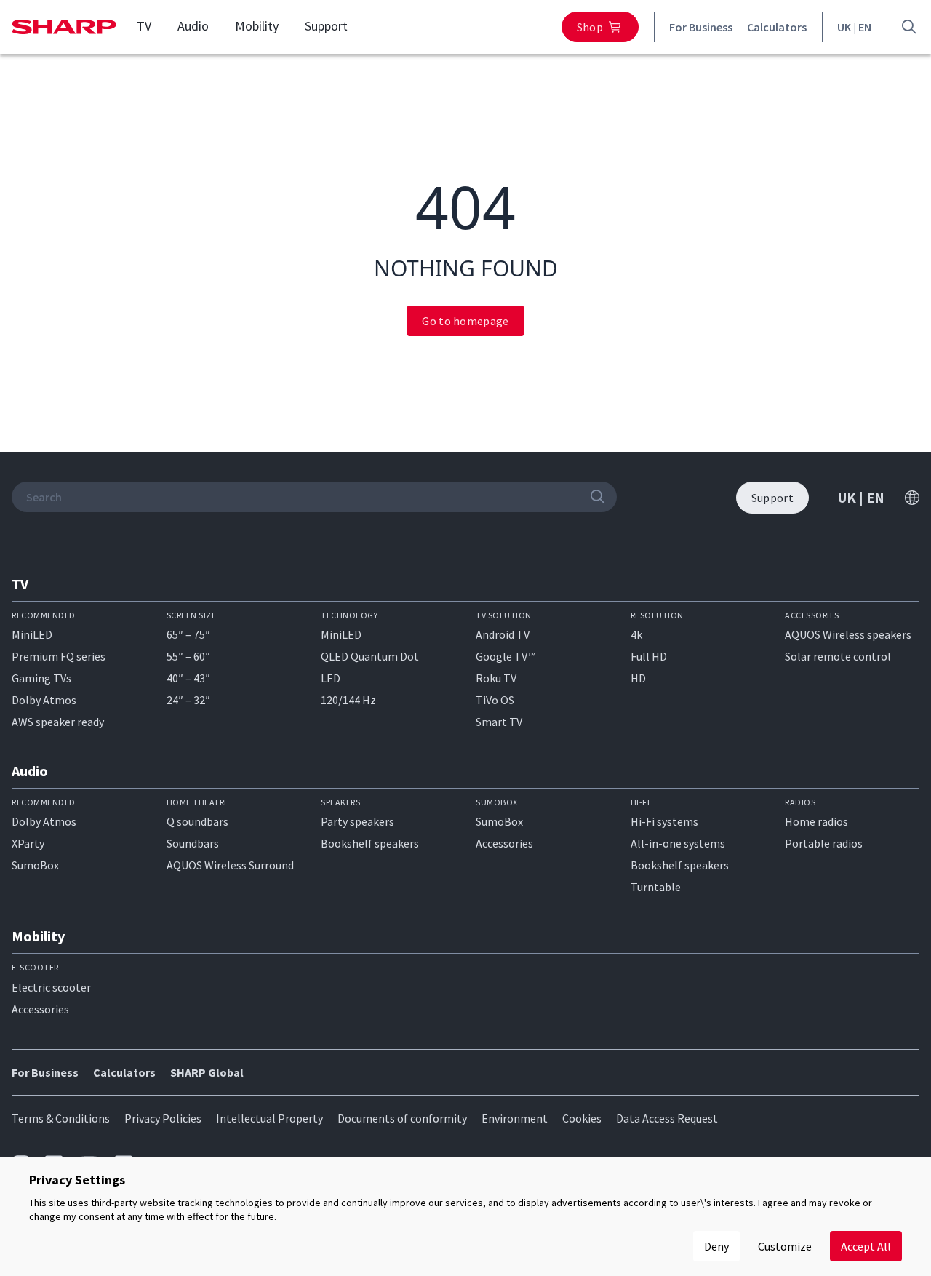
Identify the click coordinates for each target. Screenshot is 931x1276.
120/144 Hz (348, 700)
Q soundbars (197, 821)
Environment (515, 1118)
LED (330, 678)
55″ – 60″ (188, 656)
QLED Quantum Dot (370, 656)
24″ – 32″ (188, 700)
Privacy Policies (162, 1118)
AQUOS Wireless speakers (848, 634)
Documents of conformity (402, 1118)
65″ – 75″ (188, 634)
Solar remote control (838, 656)
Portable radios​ (824, 843)
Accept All (866, 1246)
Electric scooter (51, 987)
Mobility (257, 26)
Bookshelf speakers (370, 843)
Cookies (582, 1118)
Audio (193, 26)
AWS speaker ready (58, 721)
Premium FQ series (58, 656)
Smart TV (499, 721)
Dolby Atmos (44, 700)
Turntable (656, 887)
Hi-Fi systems (664, 821)
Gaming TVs (41, 678)
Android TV (503, 634)
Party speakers (357, 821)
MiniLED (32, 634)
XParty (28, 843)
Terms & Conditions (61, 1118)
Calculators (777, 27)
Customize (785, 1246)
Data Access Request (667, 1118)
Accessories (504, 843)
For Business (700, 27)
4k (636, 634)
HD (638, 678)
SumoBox (35, 865)
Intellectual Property (269, 1118)
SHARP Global (207, 1072)
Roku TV (496, 678)
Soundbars (193, 843)
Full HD (649, 656)
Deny (716, 1246)
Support (326, 26)
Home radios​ (816, 821)
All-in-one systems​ (678, 843)
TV (144, 26)
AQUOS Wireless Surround (230, 865)
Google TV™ (505, 656)
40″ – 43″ (188, 678)
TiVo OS (495, 700)
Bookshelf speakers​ (680, 865)
